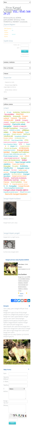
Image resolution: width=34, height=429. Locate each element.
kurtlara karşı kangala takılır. (11, 252)
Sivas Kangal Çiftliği (17, 140)
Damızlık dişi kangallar (10, 148)
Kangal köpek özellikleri (9, 150)
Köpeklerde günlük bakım (11, 192)
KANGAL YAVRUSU (8, 219)
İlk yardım (15, 166)
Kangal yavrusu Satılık (9, 82)
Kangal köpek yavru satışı (10, 223)
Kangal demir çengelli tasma (11, 237)
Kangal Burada (23, 186)
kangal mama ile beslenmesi (15, 159)
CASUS (14, 118)
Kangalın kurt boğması (20, 152)
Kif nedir (9, 112)
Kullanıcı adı (16, 45)
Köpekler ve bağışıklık (19, 126)
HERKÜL (7, 116)
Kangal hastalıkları (11, 128)
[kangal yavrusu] (9, 202)
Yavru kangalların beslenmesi (13, 188)
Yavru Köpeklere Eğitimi (10, 144)
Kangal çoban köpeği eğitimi (16, 190)
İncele (21, 156)
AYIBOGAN (24, 148)
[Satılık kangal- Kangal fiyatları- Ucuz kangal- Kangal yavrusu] (16, 340)
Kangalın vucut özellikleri (17, 122)
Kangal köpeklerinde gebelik (16, 173)
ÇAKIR (17, 120)
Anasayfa (16, 116)
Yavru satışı (6, 309)
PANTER (20, 114)
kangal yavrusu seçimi (19, 176)
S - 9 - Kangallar (10, 186)
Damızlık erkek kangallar (14, 125)
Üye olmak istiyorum (24, 56)
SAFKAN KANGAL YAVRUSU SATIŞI (15, 179)
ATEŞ (26, 140)
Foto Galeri (14, 170)
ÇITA (20, 144)
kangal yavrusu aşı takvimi (10, 142)
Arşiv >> (14, 146)
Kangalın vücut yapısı (25, 192)
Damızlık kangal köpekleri (16, 194)
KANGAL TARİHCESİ (21, 112)
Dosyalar (7, 166)
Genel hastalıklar (16, 182)
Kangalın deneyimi (17, 134)
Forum (6, 178)
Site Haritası (18, 132)
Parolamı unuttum (25, 54)
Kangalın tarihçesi (23, 142)
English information (9, 162)
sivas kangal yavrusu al (11, 158)
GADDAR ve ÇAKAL (14, 130)
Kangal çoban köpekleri (18, 164)
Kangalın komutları (25, 146)
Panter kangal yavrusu (11, 156)
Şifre (18, 48)
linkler (24, 160)
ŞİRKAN (27, 156)
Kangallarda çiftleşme (21, 136)
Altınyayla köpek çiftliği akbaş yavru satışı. (15, 154)
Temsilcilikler (9, 114)
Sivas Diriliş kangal (21, 313)
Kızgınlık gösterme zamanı (20, 184)
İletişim (28, 144)
